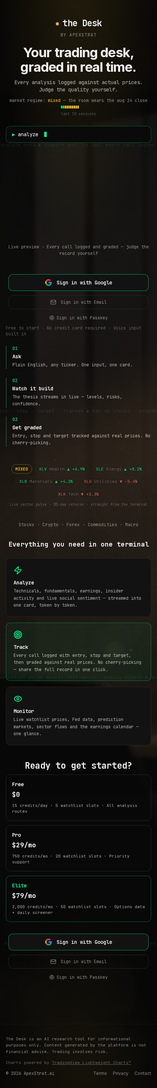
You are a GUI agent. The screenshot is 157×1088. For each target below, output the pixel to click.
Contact (142, 1073)
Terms (100, 1073)
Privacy (121, 1073)
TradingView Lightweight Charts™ (91, 1062)
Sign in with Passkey (82, 318)
